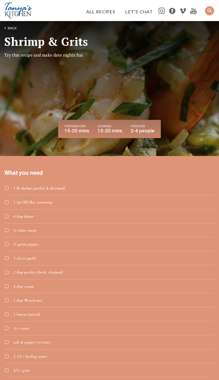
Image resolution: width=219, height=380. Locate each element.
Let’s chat (139, 11)
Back (12, 28)
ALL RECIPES (100, 11)
